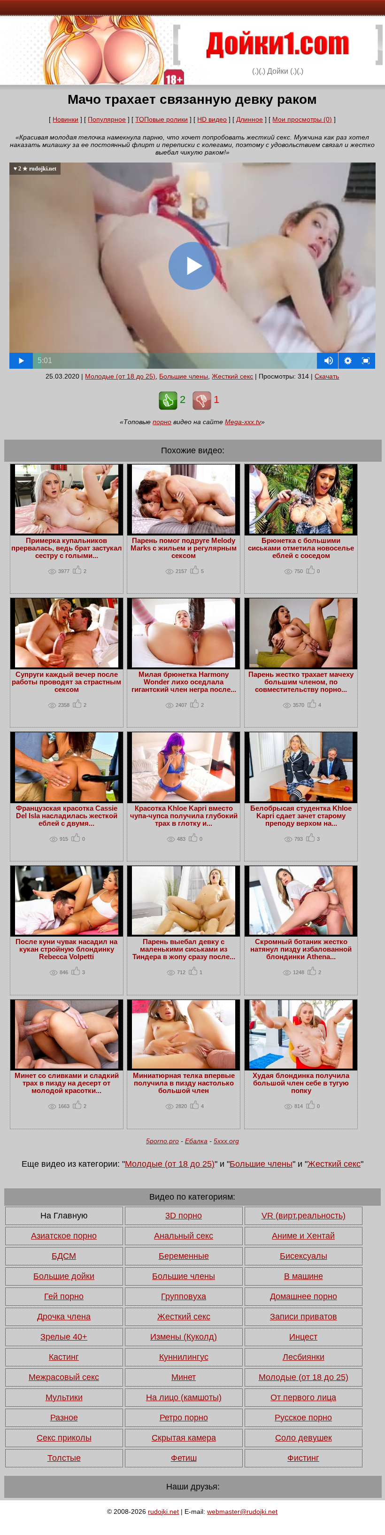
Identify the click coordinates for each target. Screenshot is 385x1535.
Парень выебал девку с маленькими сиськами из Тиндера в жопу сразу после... (183, 949)
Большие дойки (63, 1276)
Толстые (64, 1458)
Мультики (64, 1397)
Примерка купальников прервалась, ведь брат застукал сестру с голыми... (66, 548)
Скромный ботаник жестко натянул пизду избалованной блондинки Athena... (301, 949)
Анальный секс (183, 1235)
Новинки (65, 119)
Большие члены (183, 376)
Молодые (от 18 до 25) (120, 376)
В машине (303, 1276)
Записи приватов (303, 1316)
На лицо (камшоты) (184, 1397)
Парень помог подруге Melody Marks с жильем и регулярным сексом (184, 548)
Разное (64, 1417)
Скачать (327, 376)
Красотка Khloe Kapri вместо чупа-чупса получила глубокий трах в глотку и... (184, 816)
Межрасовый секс (64, 1377)
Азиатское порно (64, 1235)
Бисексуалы (303, 1256)
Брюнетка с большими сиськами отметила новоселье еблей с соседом (301, 548)
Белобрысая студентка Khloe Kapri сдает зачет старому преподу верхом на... (301, 816)
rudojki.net (163, 1511)
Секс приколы (64, 1437)
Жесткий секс (232, 376)
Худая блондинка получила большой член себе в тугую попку (301, 1083)
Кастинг (64, 1357)
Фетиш (184, 1458)
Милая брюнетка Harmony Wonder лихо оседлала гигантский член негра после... (183, 682)
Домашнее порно (303, 1296)
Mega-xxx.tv (243, 422)
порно (162, 422)
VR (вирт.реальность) (304, 1215)
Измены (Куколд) (183, 1336)
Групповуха (183, 1296)
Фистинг (303, 1458)
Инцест (303, 1336)
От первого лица (303, 1397)
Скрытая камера (184, 1437)
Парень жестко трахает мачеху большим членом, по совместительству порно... (301, 682)
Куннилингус (183, 1357)
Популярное (107, 119)
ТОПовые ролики (161, 119)
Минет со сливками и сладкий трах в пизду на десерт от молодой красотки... (67, 1083)
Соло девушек (303, 1437)
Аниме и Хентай (303, 1235)
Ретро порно (184, 1417)
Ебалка (196, 1141)
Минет (183, 1377)
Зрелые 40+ (63, 1336)
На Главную (64, 1215)
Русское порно (303, 1417)
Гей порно (64, 1296)
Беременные (184, 1256)
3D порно (183, 1215)
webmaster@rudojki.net (242, 1511)
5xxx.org (226, 1141)
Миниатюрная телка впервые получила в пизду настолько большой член (184, 1083)
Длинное (249, 119)
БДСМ (64, 1256)
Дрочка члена (64, 1316)
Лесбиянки (303, 1357)
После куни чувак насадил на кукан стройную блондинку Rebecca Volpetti (66, 949)
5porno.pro (162, 1141)
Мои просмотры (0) (302, 119)
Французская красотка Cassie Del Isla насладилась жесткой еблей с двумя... (66, 816)
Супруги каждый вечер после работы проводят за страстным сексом (66, 682)
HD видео (212, 119)
